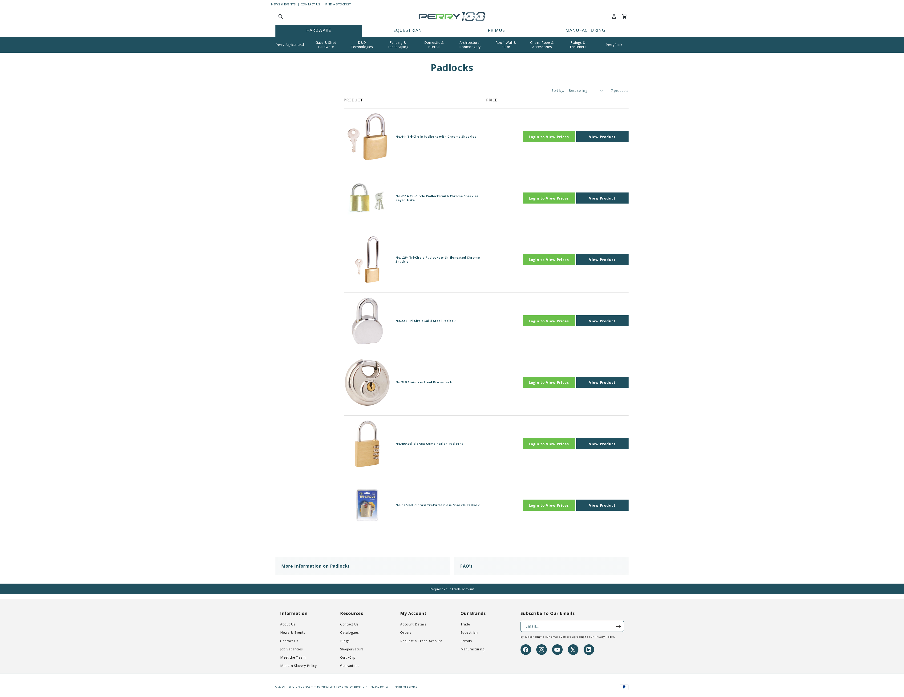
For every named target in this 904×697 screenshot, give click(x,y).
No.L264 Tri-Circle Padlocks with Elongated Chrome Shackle (438, 260)
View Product (602, 136)
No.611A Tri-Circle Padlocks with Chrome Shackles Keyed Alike (437, 198)
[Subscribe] (618, 626)
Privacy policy (379, 686)
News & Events (283, 4)
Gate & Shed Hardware (325, 44)
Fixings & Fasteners (578, 44)
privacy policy (604, 637)
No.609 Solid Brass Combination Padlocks (429, 444)
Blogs (345, 641)
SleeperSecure (352, 649)
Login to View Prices (549, 136)
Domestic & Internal (434, 44)
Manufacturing (472, 649)
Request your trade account (452, 589)
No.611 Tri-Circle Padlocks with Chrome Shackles (436, 137)
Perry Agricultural (290, 44)
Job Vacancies (291, 649)
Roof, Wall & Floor (506, 44)
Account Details (413, 624)
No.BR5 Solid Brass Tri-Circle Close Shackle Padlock (438, 505)
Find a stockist (338, 4)
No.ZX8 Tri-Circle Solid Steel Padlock (426, 321)
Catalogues (349, 632)
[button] (280, 16)
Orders (406, 632)
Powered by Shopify (350, 686)
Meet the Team (293, 657)
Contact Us (310, 4)
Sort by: (558, 90)
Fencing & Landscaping (398, 44)
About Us (287, 624)
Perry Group (296, 686)
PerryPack (614, 44)
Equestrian (469, 632)
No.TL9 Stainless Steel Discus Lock (424, 382)
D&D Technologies (362, 44)
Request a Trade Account (421, 641)
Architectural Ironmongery (470, 44)
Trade (465, 624)
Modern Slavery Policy (298, 666)
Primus (466, 641)
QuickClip (347, 657)
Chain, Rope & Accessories (542, 44)
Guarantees (349, 666)
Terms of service (405, 686)
